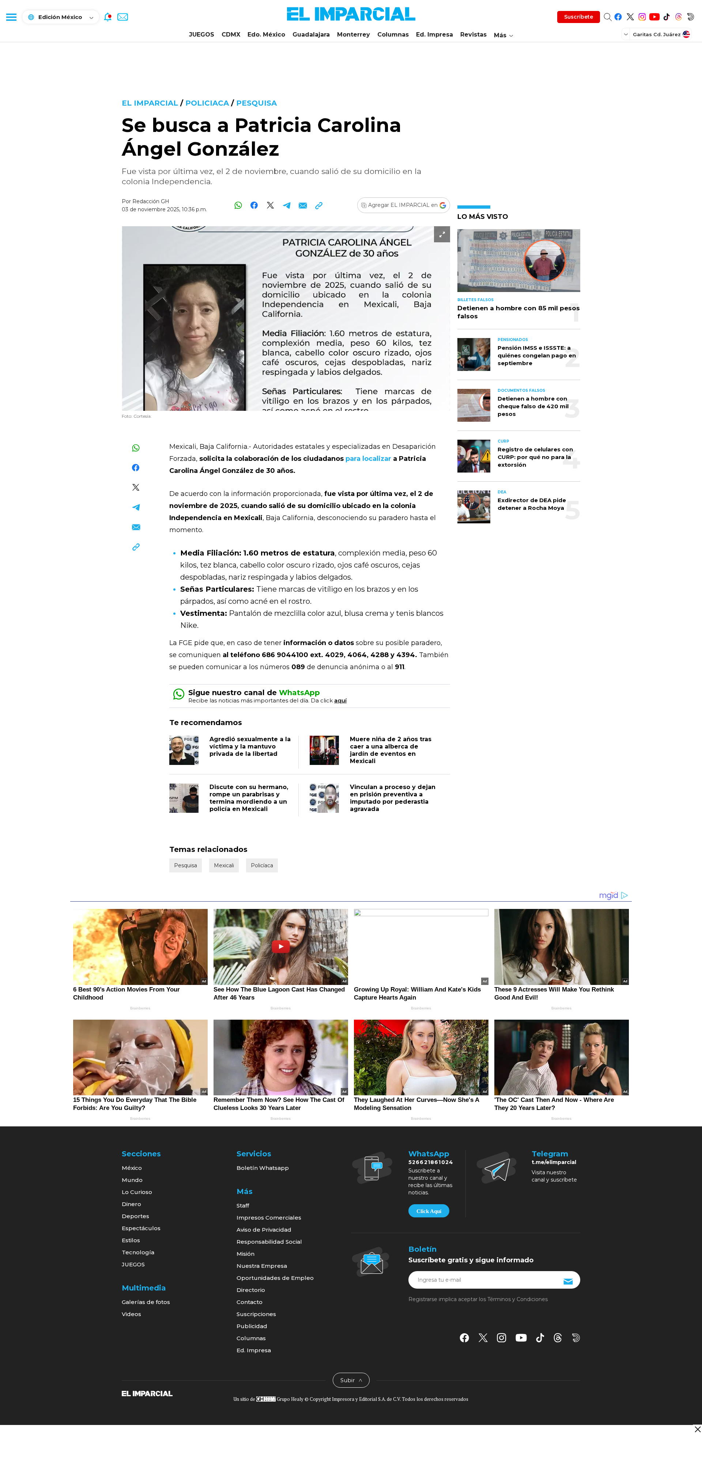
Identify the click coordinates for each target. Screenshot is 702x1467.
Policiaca (207, 103)
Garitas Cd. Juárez (657, 34)
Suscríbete (578, 17)
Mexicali (224, 865)
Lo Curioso (137, 1192)
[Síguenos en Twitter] (630, 15)
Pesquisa (256, 103)
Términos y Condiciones (517, 1299)
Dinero (131, 1204)
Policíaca (262, 865)
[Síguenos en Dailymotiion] (576, 1338)
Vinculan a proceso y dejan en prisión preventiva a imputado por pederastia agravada (392, 798)
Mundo (132, 1179)
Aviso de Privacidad (264, 1229)
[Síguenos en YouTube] (654, 15)
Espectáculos (141, 1228)
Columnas (393, 34)
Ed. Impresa (434, 34)
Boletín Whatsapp (263, 1167)
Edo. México (266, 34)
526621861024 (430, 1162)
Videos (131, 1314)
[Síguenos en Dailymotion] (690, 15)
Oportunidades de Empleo (275, 1277)
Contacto (250, 1302)
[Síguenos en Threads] (678, 15)
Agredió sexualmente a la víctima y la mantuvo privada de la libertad (250, 746)
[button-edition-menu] (626, 34)
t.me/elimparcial (554, 1162)
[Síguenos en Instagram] (642, 15)
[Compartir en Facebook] (254, 205)
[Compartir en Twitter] (270, 205)
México (132, 1167)
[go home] (147, 1392)
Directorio (251, 1289)
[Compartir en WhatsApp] (238, 205)
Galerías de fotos (146, 1302)
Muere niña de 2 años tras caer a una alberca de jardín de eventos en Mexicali (390, 750)
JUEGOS (201, 34)
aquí (340, 700)
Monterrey (353, 34)
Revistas (473, 34)
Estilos (131, 1240)
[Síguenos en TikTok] (666, 15)
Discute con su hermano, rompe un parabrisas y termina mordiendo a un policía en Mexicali (249, 798)
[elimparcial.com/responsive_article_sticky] (697, 1429)
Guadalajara (311, 34)
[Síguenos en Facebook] (618, 15)
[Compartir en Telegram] (286, 205)
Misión (245, 1253)
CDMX (231, 34)
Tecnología (138, 1252)
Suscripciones (256, 1314)
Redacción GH (150, 201)
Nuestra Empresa (262, 1265)
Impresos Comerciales (269, 1217)
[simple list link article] (518, 263)
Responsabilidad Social (269, 1241)
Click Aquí (428, 1211)
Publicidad (252, 1326)
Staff (243, 1205)
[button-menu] (11, 17)
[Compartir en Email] (302, 205)
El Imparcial (150, 103)
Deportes (135, 1216)
